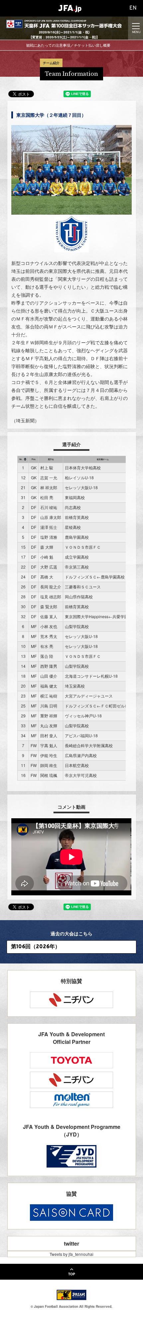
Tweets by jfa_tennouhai (71, 1254)
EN (133, 8)
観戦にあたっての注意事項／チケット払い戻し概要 (68, 45)
